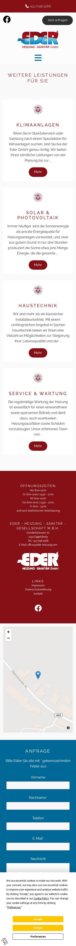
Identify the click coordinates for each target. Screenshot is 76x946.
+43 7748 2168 (40, 6)
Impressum (38, 585)
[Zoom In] (8, 632)
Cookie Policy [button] (41, 898)
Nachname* (38, 798)
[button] (57, 20)
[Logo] (38, 39)
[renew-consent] (5, 941)
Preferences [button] (14, 907)
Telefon (38, 818)
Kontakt (38, 593)
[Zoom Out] (8, 638)
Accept (38, 919)
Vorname (38, 777)
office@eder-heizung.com (42, 544)
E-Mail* (38, 838)
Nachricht (38, 859)
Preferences (38, 936)
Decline (38, 928)
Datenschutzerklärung (38, 589)
